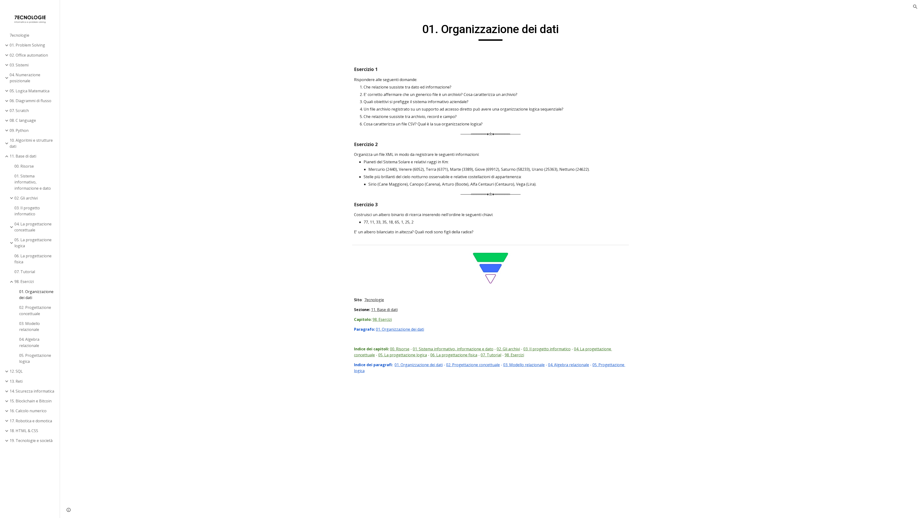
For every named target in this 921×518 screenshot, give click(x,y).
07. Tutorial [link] (24, 271)
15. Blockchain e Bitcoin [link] (31, 401)
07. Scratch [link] (19, 110)
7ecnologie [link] (19, 35)
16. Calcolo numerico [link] (28, 410)
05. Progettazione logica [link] (35, 358)
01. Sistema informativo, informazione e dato (453, 349)
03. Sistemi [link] (19, 65)
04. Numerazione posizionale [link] (25, 77)
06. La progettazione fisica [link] (33, 259)
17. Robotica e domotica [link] (31, 421)
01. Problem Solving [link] (27, 45)
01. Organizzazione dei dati (400, 329)
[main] (490, 31)
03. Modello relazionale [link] (29, 326)
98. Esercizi (382, 319)
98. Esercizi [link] (24, 281)
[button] (915, 6)
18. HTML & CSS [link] (24, 430)
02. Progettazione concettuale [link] (35, 310)
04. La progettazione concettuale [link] (33, 227)
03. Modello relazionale (524, 364)
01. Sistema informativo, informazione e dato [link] (32, 182)
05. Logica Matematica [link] (29, 91)
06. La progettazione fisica (453, 355)
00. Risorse (399, 349)
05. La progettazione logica (402, 355)
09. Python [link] (19, 130)
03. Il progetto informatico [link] (27, 211)
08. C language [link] (23, 120)
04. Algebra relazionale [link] (29, 342)
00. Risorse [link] (24, 166)
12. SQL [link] (16, 371)
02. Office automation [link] (29, 55)
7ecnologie (374, 299)
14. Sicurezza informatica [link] (32, 391)
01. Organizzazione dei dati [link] (36, 294)
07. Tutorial (491, 355)
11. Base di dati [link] (23, 156)
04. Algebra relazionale (568, 364)
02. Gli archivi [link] (26, 198)
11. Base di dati (384, 309)
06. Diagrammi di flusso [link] (30, 100)
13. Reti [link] (16, 381)
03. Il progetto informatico (547, 349)
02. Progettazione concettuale (473, 364)
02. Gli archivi (508, 349)
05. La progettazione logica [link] (33, 242)
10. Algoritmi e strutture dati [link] (31, 143)
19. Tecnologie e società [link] (31, 440)
